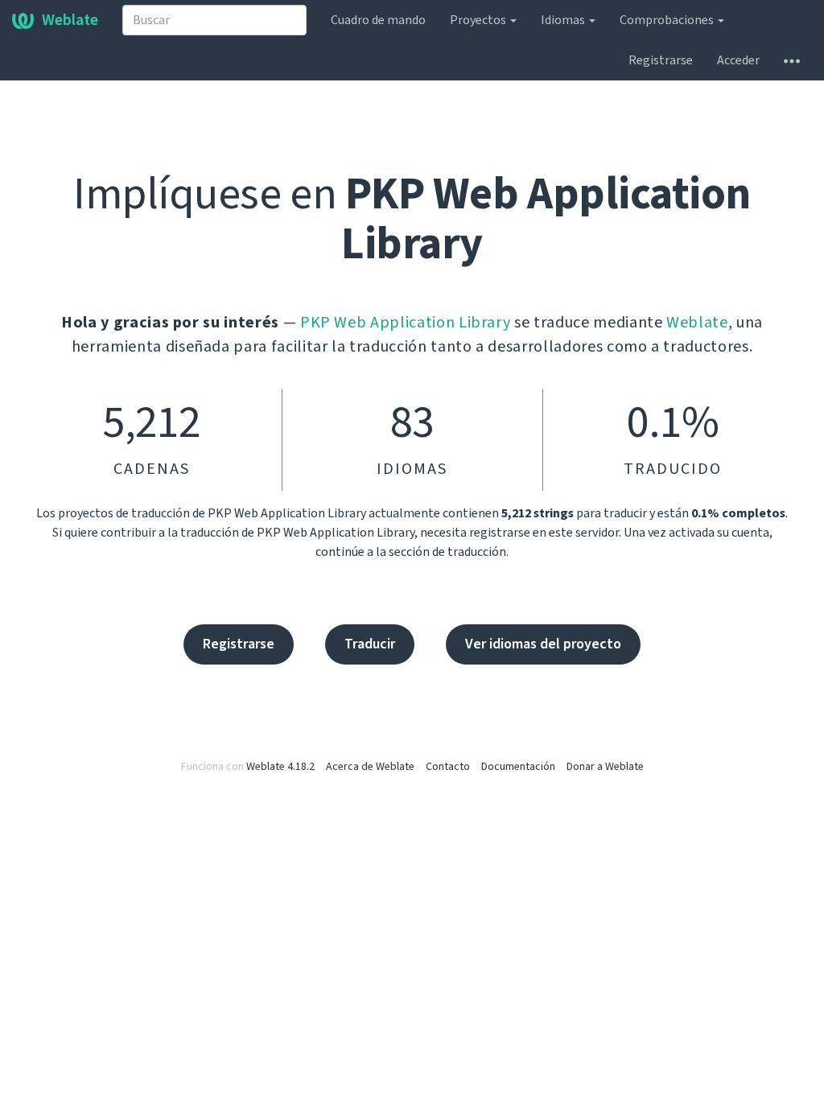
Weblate (70, 20)
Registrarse (660, 60)
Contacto (448, 767)
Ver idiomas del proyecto (543, 644)
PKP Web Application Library (405, 322)
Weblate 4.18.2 (280, 767)
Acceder (738, 60)
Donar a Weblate (605, 767)
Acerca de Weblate (370, 767)
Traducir (369, 644)
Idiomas (564, 20)
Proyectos (479, 20)
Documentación (518, 767)
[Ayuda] (792, 60)
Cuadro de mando (378, 20)
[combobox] (214, 20)
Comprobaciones (668, 20)
